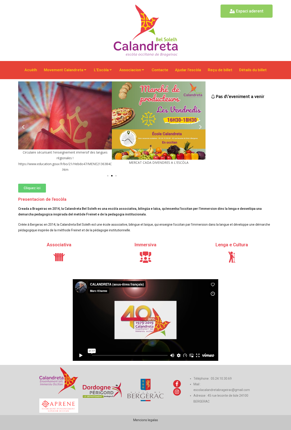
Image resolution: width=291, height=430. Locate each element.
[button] (23, 127)
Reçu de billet (220, 70)
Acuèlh (31, 70)
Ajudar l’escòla (188, 70)
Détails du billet (253, 70)
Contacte (160, 70)
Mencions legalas (145, 420)
